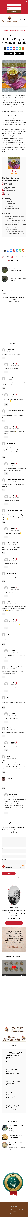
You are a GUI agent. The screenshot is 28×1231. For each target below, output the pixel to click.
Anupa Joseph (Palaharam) (15, 667)
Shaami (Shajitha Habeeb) (15, 411)
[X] (5, 48)
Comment (4, 836)
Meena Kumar (11, 443)
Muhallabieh (5, 134)
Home (4, 30)
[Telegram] (17, 48)
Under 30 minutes (14, 260)
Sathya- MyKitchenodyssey (15, 480)
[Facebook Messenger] (11, 48)
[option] (14, 299)
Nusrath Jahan (11, 378)
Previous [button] (21, 291)
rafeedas (12, 364)
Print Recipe (20, 53)
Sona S (9, 634)
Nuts (23, 257)
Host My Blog (17, 1213)
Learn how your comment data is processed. (14, 878)
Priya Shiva (10, 349)
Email (3, 854)
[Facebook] (8, 48)
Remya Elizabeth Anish (14, 510)
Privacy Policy (14, 1206)
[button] (15, 170)
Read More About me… (14, 923)
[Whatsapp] (20, 48)
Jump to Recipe (9, 53)
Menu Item (9, 919)
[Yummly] (23, 48)
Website (4, 859)
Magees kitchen (12, 573)
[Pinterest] (14, 48)
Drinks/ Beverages (11, 30)
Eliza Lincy (10, 697)
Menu (24, 19)
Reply (3, 357)
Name (3, 848)
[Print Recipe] (12, 170)
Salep (13, 120)
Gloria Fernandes (12, 543)
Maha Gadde (11, 728)
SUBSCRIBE (13, 11)
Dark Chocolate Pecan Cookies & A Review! (14, 298)
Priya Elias (10, 602)
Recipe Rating (5, 832)
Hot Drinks (16, 257)
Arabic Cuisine (7, 257)
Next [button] (24, 291)
